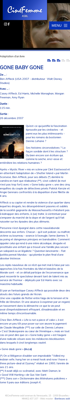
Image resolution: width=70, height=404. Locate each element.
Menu (57, 25)
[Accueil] (25, 10)
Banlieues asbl (62, 398)
